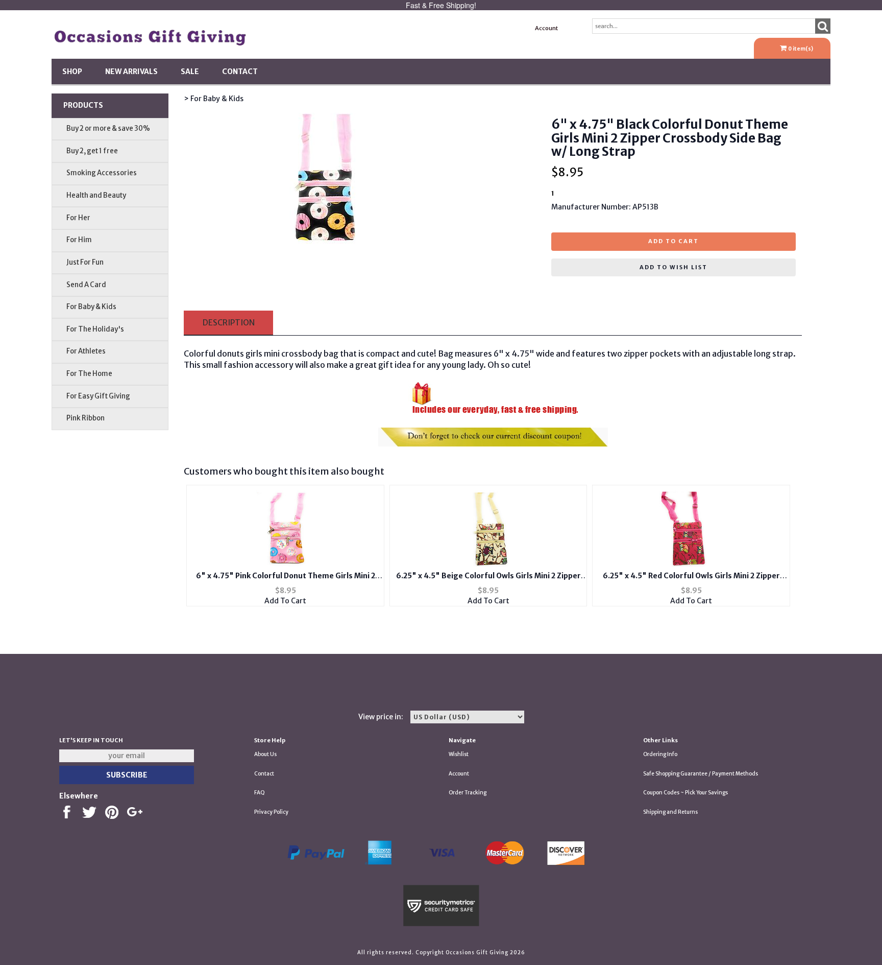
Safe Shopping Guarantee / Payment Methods (700, 773)
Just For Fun (85, 262)
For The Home (89, 373)
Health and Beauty (96, 195)
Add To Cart (285, 600)
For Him (79, 240)
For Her (78, 218)
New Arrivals (131, 71)
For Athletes (86, 351)
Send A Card (86, 284)
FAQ (259, 792)
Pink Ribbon (85, 418)
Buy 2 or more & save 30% (108, 128)
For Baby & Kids (91, 306)
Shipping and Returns (670, 812)
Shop (72, 71)
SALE (190, 71)
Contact (240, 71)
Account (546, 28)
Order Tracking (467, 792)
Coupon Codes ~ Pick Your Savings (685, 792)
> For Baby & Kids (213, 98)
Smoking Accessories (101, 173)
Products (83, 105)
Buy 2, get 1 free (92, 151)
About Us (265, 754)
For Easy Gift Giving (98, 396)
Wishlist (459, 754)
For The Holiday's (95, 329)
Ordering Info (660, 754)
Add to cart (673, 241)
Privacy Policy (271, 812)
